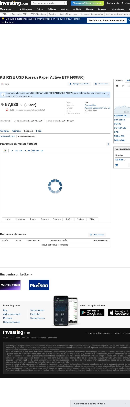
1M (41, 150)
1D (33, 150)
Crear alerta (103, 84)
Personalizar (99, 235)
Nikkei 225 (119, 136)
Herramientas (117, 9)
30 (20, 150)
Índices (119, 80)
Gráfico (16, 130)
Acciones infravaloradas (92, 14)
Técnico (89, 9)
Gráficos (52, 9)
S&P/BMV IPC (120, 116)
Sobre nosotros (37, 310)
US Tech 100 (120, 128)
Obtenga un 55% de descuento (87, 3)
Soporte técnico (37, 318)
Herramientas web (11, 322)
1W (37, 150)
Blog (5, 310)
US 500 (117, 124)
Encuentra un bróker (15, 274)
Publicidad (35, 314)
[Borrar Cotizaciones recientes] (116, 164)
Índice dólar (119, 140)
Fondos (52, 14)
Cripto (40, 9)
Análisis (77, 9)
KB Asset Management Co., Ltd (97, 108)
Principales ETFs (19, 14)
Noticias (65, 9)
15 (16, 150)
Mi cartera (27, 9)
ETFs (5, 14)
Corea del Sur (90, 105)
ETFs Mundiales (38, 14)
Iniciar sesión (113, 3)
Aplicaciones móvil (11, 314)
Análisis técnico (8, 136)
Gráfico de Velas (5, 150)
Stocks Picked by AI (68, 14)
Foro (39, 130)
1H (25, 150)
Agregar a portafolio (81, 84)
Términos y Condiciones (98, 333)
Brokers (102, 9)
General (4, 130)
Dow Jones (119, 120)
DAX (116, 132)
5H (29, 150)
